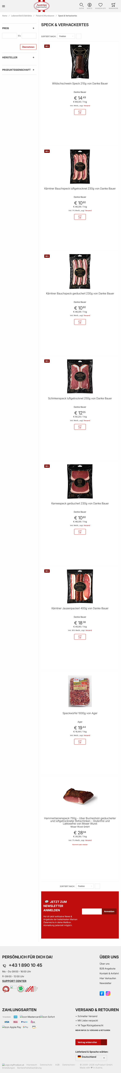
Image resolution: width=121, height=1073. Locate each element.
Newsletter (105, 983)
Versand (87, 106)
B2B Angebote (107, 968)
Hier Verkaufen (108, 978)
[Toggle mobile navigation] (3, 6)
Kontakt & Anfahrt (109, 973)
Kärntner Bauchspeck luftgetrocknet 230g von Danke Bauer (80, 188)
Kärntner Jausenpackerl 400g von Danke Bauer (79, 608)
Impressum (31, 1064)
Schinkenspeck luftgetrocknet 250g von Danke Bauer (80, 398)
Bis (19, 36)
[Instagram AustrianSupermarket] (108, 993)
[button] (81, 6)
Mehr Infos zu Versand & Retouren (92, 1030)
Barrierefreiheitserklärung (29, 1068)
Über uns (104, 963)
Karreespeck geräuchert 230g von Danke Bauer (80, 503)
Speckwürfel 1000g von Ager (80, 713)
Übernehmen (28, 47)
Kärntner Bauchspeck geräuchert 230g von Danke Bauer (80, 293)
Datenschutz (46, 1064)
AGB (57, 1064)
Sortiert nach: (48, 36)
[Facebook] (102, 993)
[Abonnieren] (109, 911)
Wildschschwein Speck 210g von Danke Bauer (80, 83)
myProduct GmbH (103, 1064)
